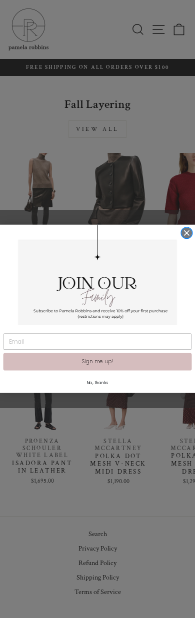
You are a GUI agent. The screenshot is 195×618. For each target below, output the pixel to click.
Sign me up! (97, 362)
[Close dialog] (186, 233)
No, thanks (97, 383)
